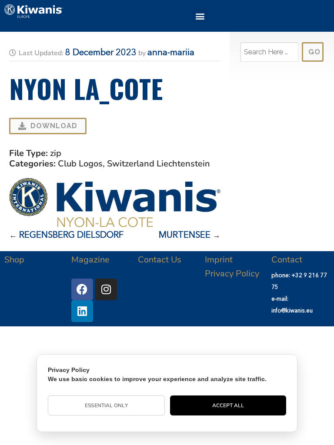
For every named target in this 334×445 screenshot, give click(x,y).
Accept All (228, 405)
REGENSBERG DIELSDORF (71, 235)
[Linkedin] (82, 311)
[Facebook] (82, 289)
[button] (200, 16)
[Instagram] (106, 289)
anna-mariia (170, 53)
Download (53, 126)
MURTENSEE (184, 235)
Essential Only (106, 405)
